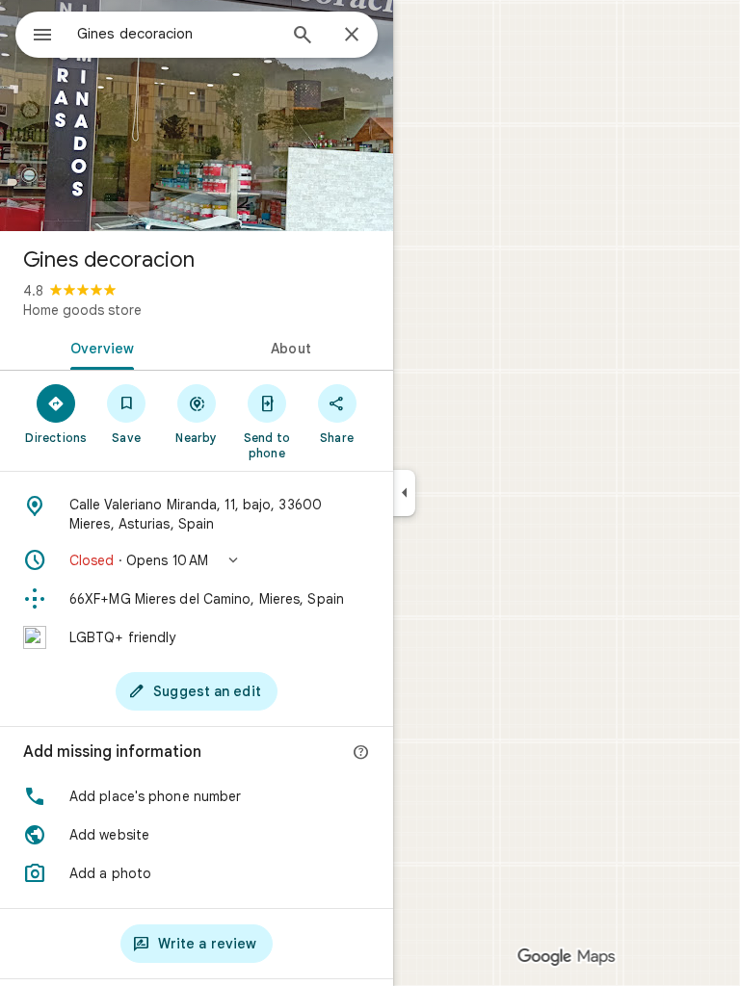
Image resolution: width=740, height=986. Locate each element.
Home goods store (82, 310)
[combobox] (176, 33)
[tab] (98, 347)
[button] (196, 560)
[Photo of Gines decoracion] (196, 115)
